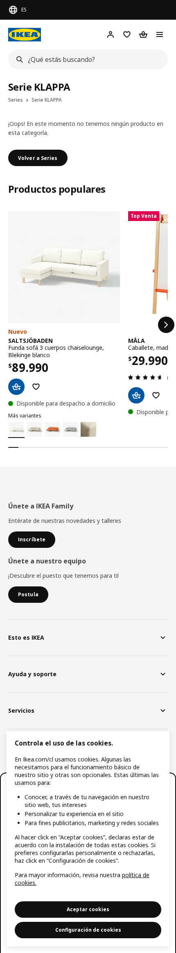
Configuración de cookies (88, 929)
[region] (88, 838)
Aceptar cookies (88, 909)
